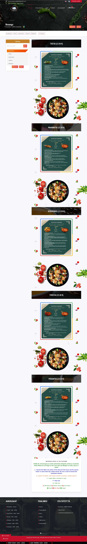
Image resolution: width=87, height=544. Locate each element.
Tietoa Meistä (39, 8)
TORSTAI (27, 33)
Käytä (25, 46)
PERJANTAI (33, 33)
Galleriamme (61, 8)
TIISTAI (15, 33)
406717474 (20, 3)
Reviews (42, 33)
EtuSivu (30, 8)
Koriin (71, 7)
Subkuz (59, 537)
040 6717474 (11, 3)
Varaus (53, 8)
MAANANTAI (8, 33)
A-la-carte (72, 26)
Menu (47, 8)
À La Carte (6, 536)
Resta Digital (53, 537)
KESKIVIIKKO (21, 33)
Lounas (78, 26)
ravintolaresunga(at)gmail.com (17, 1)
